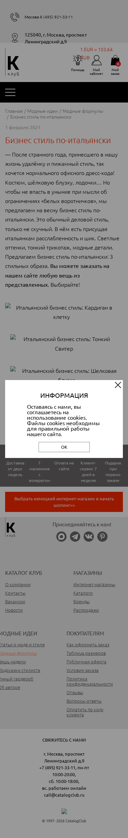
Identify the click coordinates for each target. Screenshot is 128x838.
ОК (64, 447)
